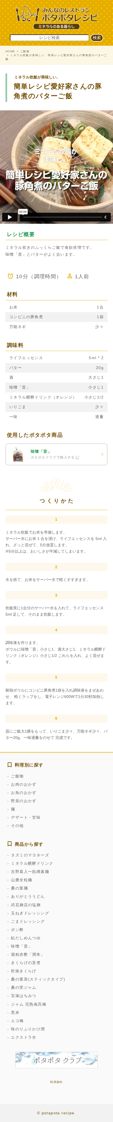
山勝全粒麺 (21, 880)
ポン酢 (17, 929)
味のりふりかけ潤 (28, 1029)
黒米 (15, 1012)
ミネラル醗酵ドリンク (32, 863)
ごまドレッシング (28, 921)
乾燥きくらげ (23, 971)
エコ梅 (17, 1021)
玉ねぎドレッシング (30, 913)
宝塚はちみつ (23, 995)
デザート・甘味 (26, 817)
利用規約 (56, 1081)
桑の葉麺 (19, 888)
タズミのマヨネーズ (30, 855)
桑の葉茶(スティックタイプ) (38, 979)
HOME (10, 51)
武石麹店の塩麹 (26, 905)
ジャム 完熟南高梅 (28, 1004)
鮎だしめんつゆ (26, 938)
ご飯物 (24, 51)
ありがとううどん (28, 896)
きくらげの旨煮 (26, 962)
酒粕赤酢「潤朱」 (28, 954)
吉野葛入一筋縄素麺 (30, 871)
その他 (17, 825)
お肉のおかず (23, 784)
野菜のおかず (23, 801)
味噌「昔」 (21, 946)
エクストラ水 (23, 1037)
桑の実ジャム (23, 987)
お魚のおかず (23, 792)
